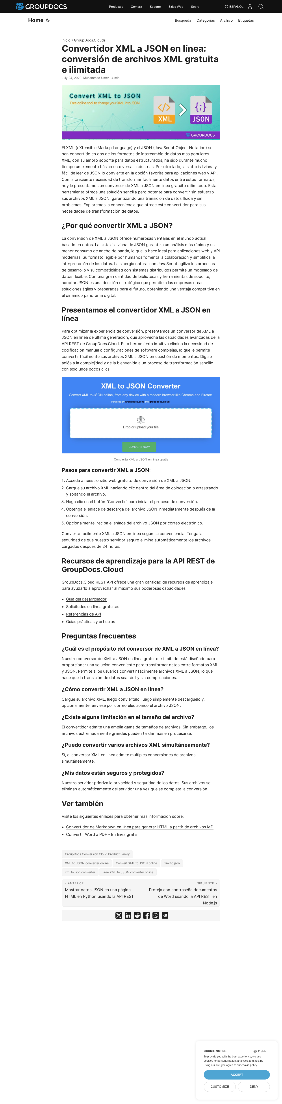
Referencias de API (83, 614)
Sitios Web (176, 6)
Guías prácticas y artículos (90, 621)
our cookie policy (247, 1065)
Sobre (195, 6)
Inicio (66, 40)
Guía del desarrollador (86, 599)
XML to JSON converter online (87, 863)
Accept (237, 1074)
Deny (254, 1086)
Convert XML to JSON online (136, 863)
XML (70, 147)
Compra (136, 6)
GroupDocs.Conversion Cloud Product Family (97, 854)
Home (35, 20)
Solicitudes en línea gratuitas (92, 606)
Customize (220, 1086)
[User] (250, 6)
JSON (146, 147)
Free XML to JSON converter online (127, 872)
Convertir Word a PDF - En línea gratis (101, 834)
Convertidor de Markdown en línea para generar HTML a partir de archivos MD (139, 827)
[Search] (261, 6)
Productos (116, 6)
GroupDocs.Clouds (90, 40)
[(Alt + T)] (47, 20)
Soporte (155, 6)
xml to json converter (80, 872)
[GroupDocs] (41, 6)
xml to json (172, 863)
